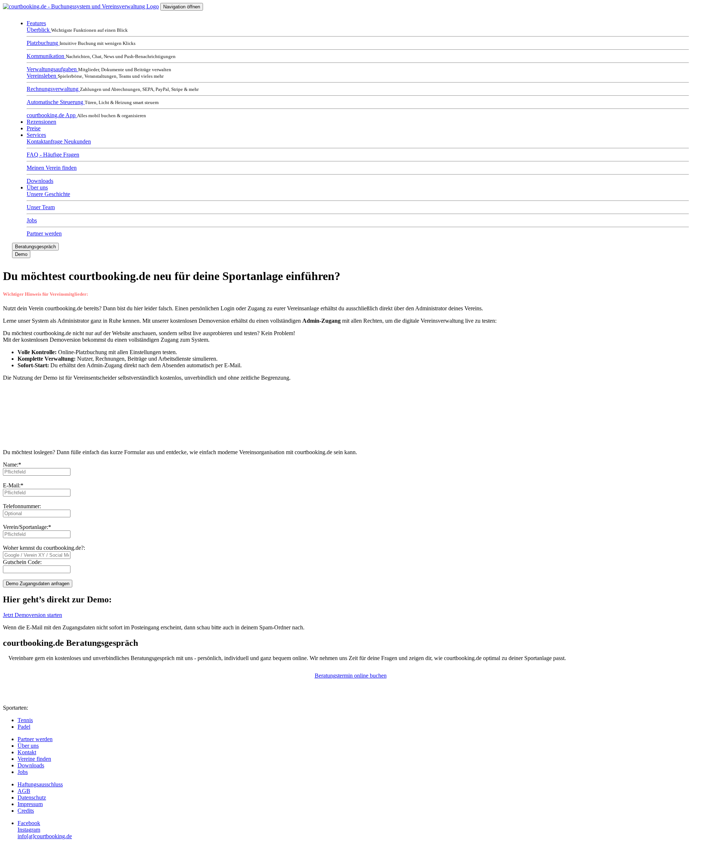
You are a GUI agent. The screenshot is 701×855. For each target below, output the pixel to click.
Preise (34, 128)
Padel (24, 727)
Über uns (28, 746)
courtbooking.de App (52, 115)
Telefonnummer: (22, 506)
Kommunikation (46, 56)
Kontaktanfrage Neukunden (59, 141)
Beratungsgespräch (35, 246)
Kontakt (27, 752)
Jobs (32, 220)
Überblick (39, 30)
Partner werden (44, 233)
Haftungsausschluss (40, 784)
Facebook (29, 823)
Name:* (12, 464)
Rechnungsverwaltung (53, 89)
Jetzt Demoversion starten (32, 615)
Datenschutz (32, 797)
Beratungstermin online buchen (351, 675)
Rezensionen (41, 122)
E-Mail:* (13, 485)
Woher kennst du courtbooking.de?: (44, 548)
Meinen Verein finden (52, 168)
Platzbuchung (43, 43)
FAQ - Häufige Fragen (53, 155)
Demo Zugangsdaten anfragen (37, 583)
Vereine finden (34, 759)
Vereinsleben (42, 76)
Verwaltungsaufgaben (52, 69)
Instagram (29, 830)
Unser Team (41, 207)
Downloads (40, 181)
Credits (26, 811)
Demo (21, 254)
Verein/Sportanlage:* (27, 527)
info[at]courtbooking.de (45, 836)
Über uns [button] (37, 187)
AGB (24, 791)
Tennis (25, 720)
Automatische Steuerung (56, 102)
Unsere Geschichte (48, 194)
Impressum (30, 804)
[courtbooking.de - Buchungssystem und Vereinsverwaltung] (81, 6)
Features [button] (36, 23)
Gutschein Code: (22, 562)
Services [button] (36, 135)
